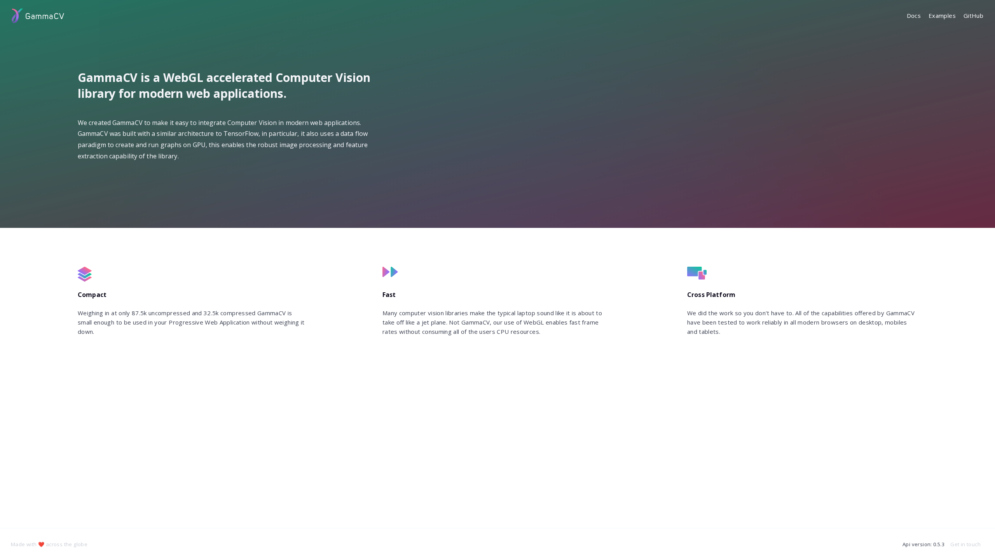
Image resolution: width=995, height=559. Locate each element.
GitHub (973, 15)
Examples (942, 15)
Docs (914, 15)
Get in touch (965, 544)
